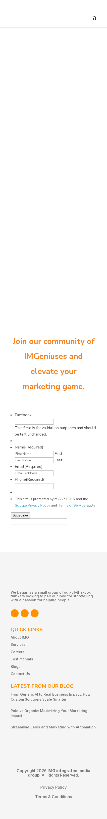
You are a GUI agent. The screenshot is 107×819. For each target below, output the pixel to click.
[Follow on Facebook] (15, 613)
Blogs (15, 666)
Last (58, 460)
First (58, 453)
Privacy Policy (53, 787)
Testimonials (22, 659)
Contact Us (20, 674)
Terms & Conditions (53, 796)
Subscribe (20, 515)
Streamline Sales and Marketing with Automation (53, 727)
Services (18, 644)
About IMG (20, 637)
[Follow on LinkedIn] (25, 613)
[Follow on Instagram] (35, 613)
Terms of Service (71, 505)
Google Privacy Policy (32, 505)
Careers (17, 652)
